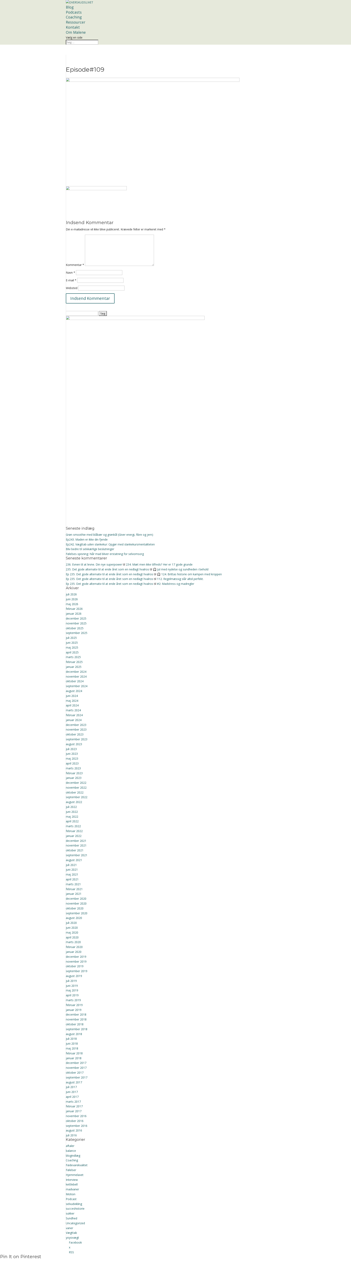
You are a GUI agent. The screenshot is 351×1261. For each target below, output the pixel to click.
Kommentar (75, 265)
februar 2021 (74, 889)
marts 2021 (73, 884)
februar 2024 (74, 715)
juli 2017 (71, 1087)
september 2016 (76, 1126)
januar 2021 (73, 894)
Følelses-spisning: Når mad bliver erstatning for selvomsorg (105, 554)
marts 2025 (73, 657)
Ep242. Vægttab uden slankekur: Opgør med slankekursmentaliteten (110, 544)
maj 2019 (72, 990)
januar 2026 (73, 613)
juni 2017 (72, 1092)
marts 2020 (73, 942)
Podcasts (74, 12)
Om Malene (76, 32)
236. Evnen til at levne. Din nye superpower (94, 564)
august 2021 (74, 860)
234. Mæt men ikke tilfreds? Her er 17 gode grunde (159, 564)
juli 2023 (71, 749)
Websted (71, 288)
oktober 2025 (74, 628)
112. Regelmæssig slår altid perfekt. (180, 579)
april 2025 (72, 652)
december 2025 (76, 618)
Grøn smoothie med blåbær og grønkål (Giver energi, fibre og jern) (109, 535)
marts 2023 (73, 768)
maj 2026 (72, 604)
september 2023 (76, 739)
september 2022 (76, 797)
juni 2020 (72, 928)
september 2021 (76, 855)
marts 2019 (73, 1000)
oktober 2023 (74, 734)
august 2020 (74, 918)
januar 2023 (73, 778)
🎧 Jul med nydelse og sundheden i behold (180, 569)
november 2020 (76, 903)
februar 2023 (74, 773)
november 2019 (76, 961)
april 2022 (72, 821)
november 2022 (76, 787)
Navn (70, 272)
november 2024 (76, 676)
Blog (70, 7)
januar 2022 (73, 836)
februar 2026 (74, 609)
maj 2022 (72, 816)
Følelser (71, 1170)
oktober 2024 (74, 681)
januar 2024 (73, 720)
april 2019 (72, 995)
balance (71, 1151)
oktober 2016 (74, 1121)
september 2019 (76, 971)
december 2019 (76, 957)
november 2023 (76, 729)
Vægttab (71, 1233)
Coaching (74, 17)
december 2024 (76, 672)
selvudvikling (74, 1204)
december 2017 (76, 1063)
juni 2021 (72, 869)
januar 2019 (73, 1010)
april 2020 (72, 937)
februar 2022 (74, 831)
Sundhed (71, 1218)
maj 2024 (72, 701)
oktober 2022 (74, 792)
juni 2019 (72, 986)
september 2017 (76, 1077)
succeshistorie (75, 1208)
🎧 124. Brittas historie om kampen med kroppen (189, 574)
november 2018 (76, 1019)
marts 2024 (73, 710)
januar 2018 (73, 1058)
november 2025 (76, 623)
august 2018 (74, 1034)
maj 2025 (72, 647)
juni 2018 (72, 1043)
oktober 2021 (74, 850)
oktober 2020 (74, 908)
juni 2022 (72, 812)
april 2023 (72, 763)
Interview (72, 1180)
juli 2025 (71, 638)
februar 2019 (74, 1005)
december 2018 (76, 1014)
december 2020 (76, 898)
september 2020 (76, 913)
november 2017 (76, 1068)
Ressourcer (75, 22)
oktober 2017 (74, 1072)
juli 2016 (71, 1135)
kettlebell (72, 1184)
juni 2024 (72, 696)
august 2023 (74, 744)
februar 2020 (74, 947)
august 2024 (74, 691)
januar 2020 (73, 952)
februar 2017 (74, 1106)
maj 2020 (72, 932)
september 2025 (76, 633)
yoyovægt (72, 1237)
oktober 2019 (74, 966)
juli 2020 (71, 923)
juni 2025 (72, 643)
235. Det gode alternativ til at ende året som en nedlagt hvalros (107, 569)
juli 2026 (71, 594)
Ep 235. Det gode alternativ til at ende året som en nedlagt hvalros (109, 574)
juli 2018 (71, 1039)
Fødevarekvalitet (77, 1165)
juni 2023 (72, 754)
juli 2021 (71, 865)
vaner (69, 1228)
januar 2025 (73, 667)
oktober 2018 (74, 1024)
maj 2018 (72, 1048)
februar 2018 (74, 1053)
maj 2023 (72, 758)
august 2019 (74, 976)
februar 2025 (74, 662)
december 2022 (76, 783)
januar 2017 (73, 1111)
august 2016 (74, 1130)
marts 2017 (73, 1101)
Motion (70, 1194)
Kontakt (73, 27)
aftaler (70, 1146)
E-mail (71, 280)
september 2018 (76, 1029)
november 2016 (76, 1116)
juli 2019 (71, 981)
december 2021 (76, 841)
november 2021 (76, 845)
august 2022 (74, 802)
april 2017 (72, 1097)
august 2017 (74, 1082)
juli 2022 (71, 807)
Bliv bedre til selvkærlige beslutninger (90, 549)
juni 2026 (72, 599)
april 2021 (72, 879)
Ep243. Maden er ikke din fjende (87, 539)
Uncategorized (75, 1223)
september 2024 (76, 686)
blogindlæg (73, 1155)
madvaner (72, 1189)
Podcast (71, 1199)
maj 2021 (72, 874)
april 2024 (72, 705)
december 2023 (76, 725)
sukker (70, 1213)
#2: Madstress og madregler (175, 584)
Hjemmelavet (74, 1175)
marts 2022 (73, 826)
